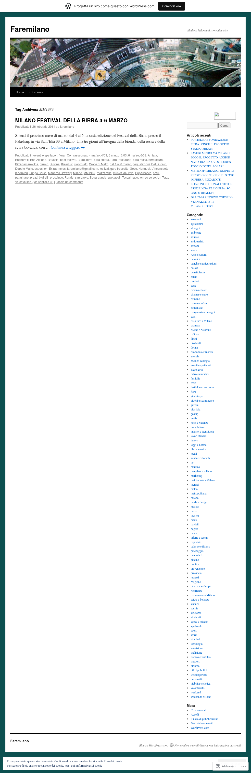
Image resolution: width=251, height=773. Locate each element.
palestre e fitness (200, 546)
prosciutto (56, 177)
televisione (197, 648)
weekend (196, 692)
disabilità (196, 343)
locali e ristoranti (200, 458)
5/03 (124, 155)
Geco (133, 168)
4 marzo (94, 155)
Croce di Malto (98, 164)
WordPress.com (200, 728)
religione (196, 582)
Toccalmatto (130, 177)
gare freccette (119, 168)
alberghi (195, 228)
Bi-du (81, 159)
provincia (196, 573)
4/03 (104, 155)
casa (193, 285)
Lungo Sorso (38, 173)
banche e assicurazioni (203, 263)
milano (195, 498)
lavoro (194, 440)
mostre (195, 506)
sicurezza (196, 613)
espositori (41, 168)
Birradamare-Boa (26, 164)
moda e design (199, 502)
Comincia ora (171, 6)
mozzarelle (104, 173)
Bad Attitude (38, 159)
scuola (194, 608)
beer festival (68, 159)
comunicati (197, 307)
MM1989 (89, 173)
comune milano (199, 303)
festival (104, 168)
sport (194, 630)
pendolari (196, 555)
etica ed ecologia (200, 361)
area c (194, 250)
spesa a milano (199, 621)
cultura (195, 334)
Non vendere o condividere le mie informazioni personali (208, 745)
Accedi (195, 714)
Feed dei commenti (202, 723)
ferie (193, 383)
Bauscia (53, 159)
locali (194, 453)
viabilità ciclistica (200, 683)
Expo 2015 (197, 369)
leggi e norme (198, 445)
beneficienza (198, 272)
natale (194, 520)
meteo (194, 489)
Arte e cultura (198, 254)
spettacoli (114, 177)
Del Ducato (158, 164)
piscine (195, 560)
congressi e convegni (203, 312)
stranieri (195, 639)
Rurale (69, 177)
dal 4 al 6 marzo (120, 164)
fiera (62, 155)
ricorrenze (196, 590)
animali (195, 237)
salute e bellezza (200, 599)
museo (194, 511)
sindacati (196, 617)
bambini (195, 259)
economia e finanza (202, 352)
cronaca (195, 325)
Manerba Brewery (60, 173)
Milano (77, 173)
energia (195, 356)
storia (194, 635)
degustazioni (141, 164)
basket (194, 268)
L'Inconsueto (159, 168)
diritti (194, 338)
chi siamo (36, 92)
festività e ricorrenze (202, 387)
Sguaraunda (98, 177)
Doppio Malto (24, 168)
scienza (195, 604)
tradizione (196, 652)
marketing (196, 476)
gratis (194, 418)
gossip (194, 414)
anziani (195, 246)
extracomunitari (200, 374)
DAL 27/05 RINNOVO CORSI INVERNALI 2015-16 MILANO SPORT (212, 201)
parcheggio (197, 551)
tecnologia (196, 644)
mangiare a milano (201, 471)
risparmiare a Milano (203, 595)
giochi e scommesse (202, 400)
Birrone (55, 164)
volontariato (197, 688)
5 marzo (114, 155)
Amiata (152, 155)
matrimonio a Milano (203, 480)
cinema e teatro (199, 294)
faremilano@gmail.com (82, 168)
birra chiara (101, 159)
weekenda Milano (201, 697)
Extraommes (57, 168)
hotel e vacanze (199, 422)
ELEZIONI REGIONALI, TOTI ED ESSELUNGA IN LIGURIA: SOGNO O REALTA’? (212, 188)
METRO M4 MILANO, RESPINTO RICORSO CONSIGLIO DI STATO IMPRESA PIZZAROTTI (212, 175)
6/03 (143, 155)
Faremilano (30, 28)
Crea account (198, 710)
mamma (195, 467)
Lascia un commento (69, 182)
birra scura (156, 159)
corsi (193, 316)
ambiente (196, 232)
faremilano (67, 126)
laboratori (21, 173)
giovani (195, 405)
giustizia (195, 409)
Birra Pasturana (121, 159)
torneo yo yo (147, 177)
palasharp (22, 177)
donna (194, 347)
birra (89, 159)
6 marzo (133, 155)
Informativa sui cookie (89, 765)
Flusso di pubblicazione (204, 719)
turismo (195, 666)
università (196, 679)
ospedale (196, 542)
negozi (194, 529)
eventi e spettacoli (45, 155)
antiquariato (197, 241)
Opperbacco (143, 173)
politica (195, 564)
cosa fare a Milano (201, 321)
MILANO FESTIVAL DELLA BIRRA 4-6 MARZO (71, 120)
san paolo (81, 177)
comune (195, 299)
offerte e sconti (199, 537)
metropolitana (198, 493)
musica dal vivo (123, 173)
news (194, 533)
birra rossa (140, 159)
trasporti (195, 661)
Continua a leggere (68, 147)
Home (20, 92)
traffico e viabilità (201, 657)
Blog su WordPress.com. (153, 745)
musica (195, 515)
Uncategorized (199, 674)
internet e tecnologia (202, 431)
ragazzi (195, 577)
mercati (195, 484)
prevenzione (198, 568)
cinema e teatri (199, 290)
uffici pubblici (199, 670)
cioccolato (81, 164)
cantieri (195, 281)
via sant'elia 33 (43, 182)
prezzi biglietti (39, 177)
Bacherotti (22, 159)
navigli (195, 524)
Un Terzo (163, 177)
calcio (194, 277)
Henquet (144, 168)
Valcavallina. (23, 182)
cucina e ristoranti (201, 330)
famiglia (195, 378)
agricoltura (197, 223)
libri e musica (198, 449)
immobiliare (197, 427)
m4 (192, 462)
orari (156, 173)
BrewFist (67, 164)
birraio (44, 164)
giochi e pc (197, 396)
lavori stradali (198, 436)
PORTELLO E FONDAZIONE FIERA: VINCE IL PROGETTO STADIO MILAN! (210, 144)
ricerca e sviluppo (201, 586)
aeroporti (196, 219)
